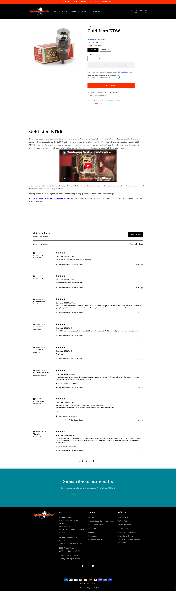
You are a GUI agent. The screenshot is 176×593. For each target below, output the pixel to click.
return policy (122, 65)
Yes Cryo (105, 50)
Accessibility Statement (127, 532)
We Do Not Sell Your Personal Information (129, 541)
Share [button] (81, 264)
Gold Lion (91, 26)
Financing (92, 517)
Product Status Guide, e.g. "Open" (101, 521)
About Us (91, 532)
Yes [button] (72, 264)
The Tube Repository (125, 72)
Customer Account (95, 540)
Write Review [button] (136, 235)
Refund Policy (123, 521)
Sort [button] (35, 244)
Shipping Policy (123, 517)
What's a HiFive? (115, 100)
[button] (56, 11)
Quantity (90, 54)
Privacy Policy (123, 528)
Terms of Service (124, 525)
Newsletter (92, 536)
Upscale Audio (91, 583)
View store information (98, 96)
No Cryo (93, 50)
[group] (44, 233)
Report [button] (76, 264)
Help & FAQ (92, 528)
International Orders (125, 536)
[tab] (136, 244)
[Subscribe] (104, 494)
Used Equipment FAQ (96, 525)
